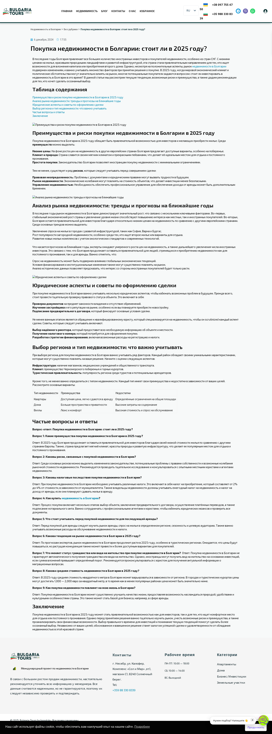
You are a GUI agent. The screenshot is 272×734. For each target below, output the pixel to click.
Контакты (118, 11)
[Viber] (245, 11)
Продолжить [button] (256, 727)
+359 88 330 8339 (124, 690)
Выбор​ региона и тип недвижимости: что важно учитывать (69, 108)
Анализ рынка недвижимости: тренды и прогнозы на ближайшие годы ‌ (76, 101)
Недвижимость (87, 11)
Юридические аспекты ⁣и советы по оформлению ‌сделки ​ (68, 104)
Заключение (40, 115)
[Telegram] (238, 11)
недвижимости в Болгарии (209, 66)
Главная (66, 11)
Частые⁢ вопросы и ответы (48, 112)
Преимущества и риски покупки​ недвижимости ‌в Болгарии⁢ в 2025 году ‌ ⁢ (78, 97)
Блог (104, 11)
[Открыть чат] (263, 720)
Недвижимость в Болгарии (46, 29)
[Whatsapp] (252, 11)
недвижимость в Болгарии (80, 498)
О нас (132, 11)
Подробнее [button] (142, 726)
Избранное (147, 11)
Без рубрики (71, 29)
